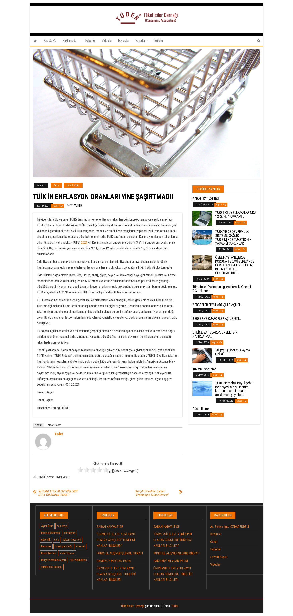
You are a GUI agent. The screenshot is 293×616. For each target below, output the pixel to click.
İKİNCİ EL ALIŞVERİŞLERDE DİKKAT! (120, 553)
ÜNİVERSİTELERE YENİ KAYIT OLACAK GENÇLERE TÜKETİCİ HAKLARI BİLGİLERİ (116, 574)
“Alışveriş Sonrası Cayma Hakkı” (232, 352)
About (38, 425)
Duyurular (123, 41)
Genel (56, 185)
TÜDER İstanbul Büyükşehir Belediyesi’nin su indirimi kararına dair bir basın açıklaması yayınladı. (234, 389)
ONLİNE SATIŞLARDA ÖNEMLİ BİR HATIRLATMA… (214, 334)
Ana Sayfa (50, 41)
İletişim (158, 41)
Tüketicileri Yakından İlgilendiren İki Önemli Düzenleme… (221, 289)
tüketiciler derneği (51, 567)
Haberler (90, 41)
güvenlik (46, 539)
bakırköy (62, 526)
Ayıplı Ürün (47, 526)
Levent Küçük (73, 185)
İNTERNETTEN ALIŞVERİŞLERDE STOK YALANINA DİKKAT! (58, 493)
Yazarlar (140, 41)
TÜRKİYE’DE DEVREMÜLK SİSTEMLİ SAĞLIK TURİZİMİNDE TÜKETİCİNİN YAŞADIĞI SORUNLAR (233, 237)
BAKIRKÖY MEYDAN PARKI (114, 561)
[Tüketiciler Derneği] (35, 41)
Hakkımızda (69, 41)
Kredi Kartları (48, 553)
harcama (46, 546)
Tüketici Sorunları (204, 369)
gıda (56, 539)
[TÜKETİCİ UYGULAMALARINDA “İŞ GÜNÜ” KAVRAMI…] (202, 218)
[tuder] (43, 441)
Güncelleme (200, 409)
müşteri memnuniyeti (53, 560)
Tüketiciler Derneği (132, 606)
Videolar (107, 41)
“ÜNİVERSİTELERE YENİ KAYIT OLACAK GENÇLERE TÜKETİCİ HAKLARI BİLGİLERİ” (116, 540)
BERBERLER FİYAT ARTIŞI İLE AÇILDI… (217, 305)
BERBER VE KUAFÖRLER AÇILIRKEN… (216, 318)
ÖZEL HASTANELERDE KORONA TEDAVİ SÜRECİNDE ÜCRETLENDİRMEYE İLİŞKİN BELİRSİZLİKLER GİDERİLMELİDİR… (234, 265)
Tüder (174, 606)
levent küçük (67, 553)
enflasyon (69, 533)
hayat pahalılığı (63, 546)
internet (80, 546)
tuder (78, 205)
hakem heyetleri (72, 539)
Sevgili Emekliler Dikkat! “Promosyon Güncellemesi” (152, 493)
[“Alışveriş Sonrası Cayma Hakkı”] (202, 355)
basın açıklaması (50, 533)
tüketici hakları (78, 560)
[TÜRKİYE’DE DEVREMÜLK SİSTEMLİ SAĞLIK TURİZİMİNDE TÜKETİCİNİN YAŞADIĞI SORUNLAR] (202, 237)
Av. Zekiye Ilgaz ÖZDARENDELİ (229, 527)
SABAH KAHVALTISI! (205, 199)
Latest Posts (53, 425)
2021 (84, 242)
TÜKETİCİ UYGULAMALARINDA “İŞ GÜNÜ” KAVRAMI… (235, 214)
